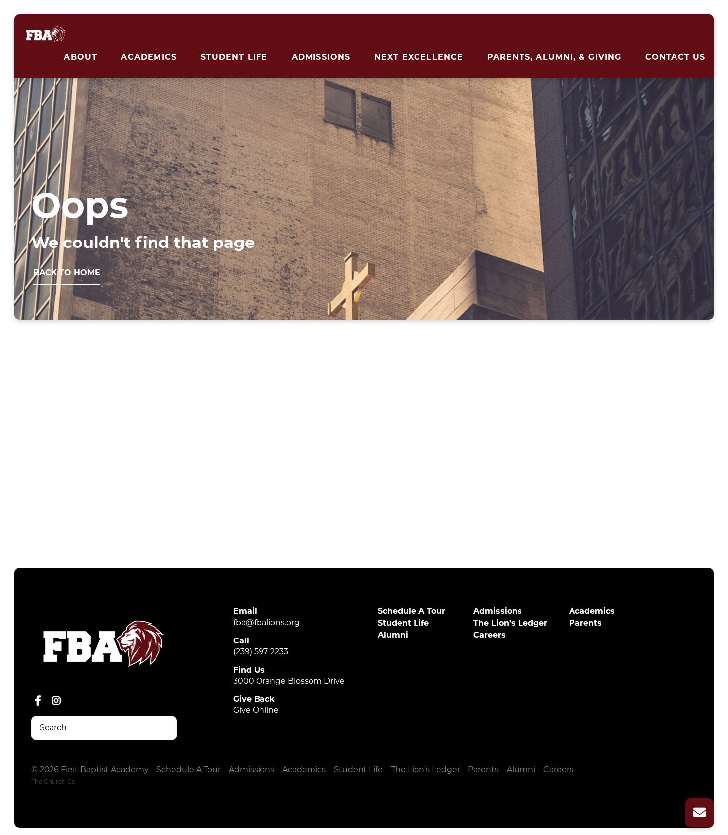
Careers (489, 635)
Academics (149, 58)
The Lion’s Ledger (510, 624)
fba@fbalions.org (266, 623)
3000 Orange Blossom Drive (289, 682)
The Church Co (53, 782)
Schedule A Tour (411, 612)
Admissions (321, 58)
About (80, 58)
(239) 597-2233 (260, 652)
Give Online (256, 711)
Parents (585, 624)
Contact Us (675, 58)
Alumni (393, 635)
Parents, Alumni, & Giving (554, 58)
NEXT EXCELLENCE (419, 58)
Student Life (234, 58)
